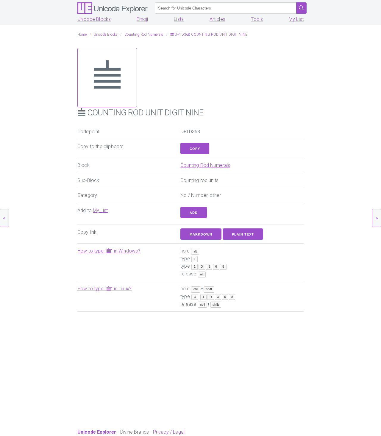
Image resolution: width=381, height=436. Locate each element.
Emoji (142, 19)
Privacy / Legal (169, 432)
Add (194, 212)
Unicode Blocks (94, 19)
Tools (257, 19)
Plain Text (243, 234)
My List (296, 19)
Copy (195, 148)
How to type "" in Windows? (108, 251)
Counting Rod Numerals (205, 165)
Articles (217, 19)
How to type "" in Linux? (104, 288)
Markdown (201, 234)
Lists (179, 19)
